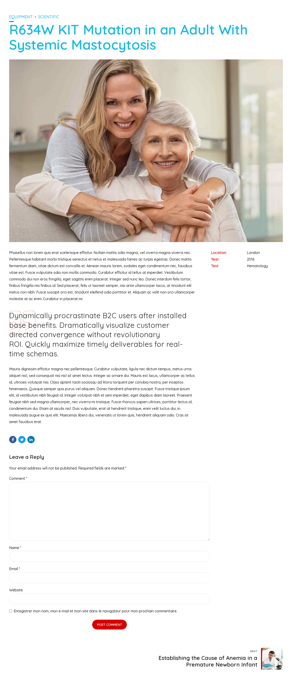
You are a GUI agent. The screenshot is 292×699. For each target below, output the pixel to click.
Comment (18, 478)
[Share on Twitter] (22, 439)
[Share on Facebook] (12, 439)
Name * (15, 547)
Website (16, 590)
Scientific (48, 16)
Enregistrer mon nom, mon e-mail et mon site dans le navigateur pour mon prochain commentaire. (95, 611)
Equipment (21, 16)
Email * (14, 568)
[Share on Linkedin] (31, 439)
